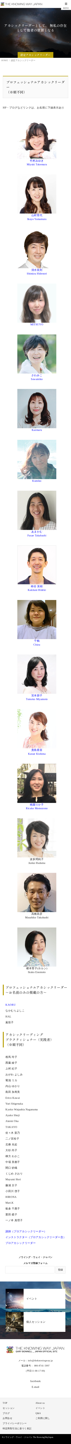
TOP (5, 1403)
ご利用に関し (43, 1418)
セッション (9, 1408)
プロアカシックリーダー (20, 1243)
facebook (35, 1381)
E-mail (35, 1387)
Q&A (38, 1413)
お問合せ (7, 1418)
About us (40, 1403)
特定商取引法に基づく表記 (17, 1428)
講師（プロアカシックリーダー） (26, 1231)
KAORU (10, 1004)
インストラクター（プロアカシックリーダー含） (35, 1237)
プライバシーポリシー (15, 1423)
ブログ (6, 1413)
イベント (40, 1408)
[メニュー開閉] (66, 5)
